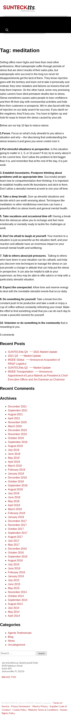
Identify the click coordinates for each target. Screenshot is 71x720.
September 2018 (17, 485)
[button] (35, 21)
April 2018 (14, 505)
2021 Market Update (32, 351)
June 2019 (14, 453)
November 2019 (17, 434)
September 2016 (17, 556)
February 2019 (16, 469)
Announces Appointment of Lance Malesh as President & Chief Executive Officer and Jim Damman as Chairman (38, 375)
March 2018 (15, 509)
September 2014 (17, 600)
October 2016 (16, 552)
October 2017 (16, 528)
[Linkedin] (6, 685)
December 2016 (17, 548)
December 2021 (17, 406)
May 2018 (13, 501)
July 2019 (13, 450)
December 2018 (17, 477)
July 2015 (13, 580)
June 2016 (14, 568)
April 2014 (14, 615)
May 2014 (13, 611)
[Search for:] (18, 653)
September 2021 (17, 410)
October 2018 (16, 481)
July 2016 (13, 564)
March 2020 (15, 426)
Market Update (24, 355)
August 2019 (15, 446)
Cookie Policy (19, 709)
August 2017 (15, 536)
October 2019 (16, 438)
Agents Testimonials (20, 632)
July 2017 (13, 540)
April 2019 (14, 461)
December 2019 (17, 430)
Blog (10, 636)
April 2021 (14, 418)
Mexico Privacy (40, 706)
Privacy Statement (20, 706)
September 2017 (17, 532)
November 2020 (17, 422)
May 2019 (13, 457)
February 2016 (16, 572)
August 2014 (15, 604)
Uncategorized (16, 644)
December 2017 (17, 521)
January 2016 (16, 576)
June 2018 (14, 497)
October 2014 (16, 596)
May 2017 (13, 544)
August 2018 (15, 489)
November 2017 (17, 525)
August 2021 (15, 414)
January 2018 (16, 517)
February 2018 (16, 513)
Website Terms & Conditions (43, 709)
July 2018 (13, 493)
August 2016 (15, 560)
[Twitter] (15, 685)
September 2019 (17, 442)
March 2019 (15, 465)
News (11, 640)
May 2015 (13, 588)
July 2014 (13, 607)
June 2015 (14, 584)
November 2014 (17, 592)
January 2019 (16, 473)
